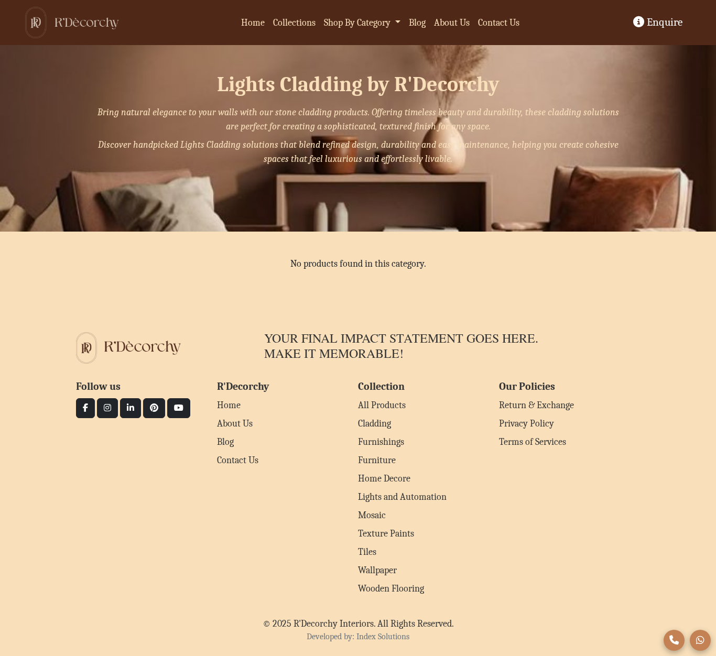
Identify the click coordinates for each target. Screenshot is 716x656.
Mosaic (372, 515)
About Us (452, 22)
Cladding (374, 423)
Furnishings (381, 441)
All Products (382, 405)
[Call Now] (674, 640)
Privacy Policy (526, 423)
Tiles (367, 551)
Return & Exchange (536, 405)
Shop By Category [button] (358, 22)
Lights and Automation (402, 496)
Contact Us (498, 22)
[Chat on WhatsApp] (700, 640)
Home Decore (384, 478)
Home (253, 22)
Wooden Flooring (391, 588)
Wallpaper (377, 570)
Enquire (663, 22)
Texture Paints (386, 533)
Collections (294, 22)
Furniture (377, 460)
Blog (417, 22)
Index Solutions (382, 636)
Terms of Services (532, 441)
